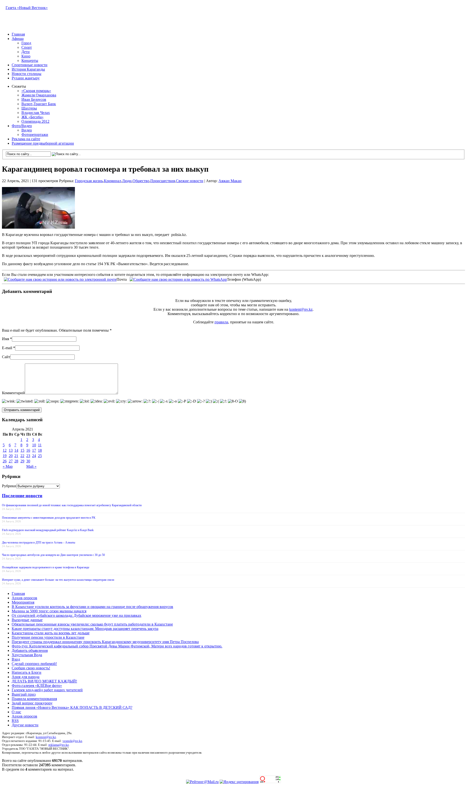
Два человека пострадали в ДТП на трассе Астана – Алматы (38, 542)
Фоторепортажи (34, 134)
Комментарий (13, 393)
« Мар (8, 466)
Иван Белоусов (33, 99)
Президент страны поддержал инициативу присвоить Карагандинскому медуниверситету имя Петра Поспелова (105, 642)
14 (16, 450)
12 (5, 450)
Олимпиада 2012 (35, 121)
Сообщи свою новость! (31, 668)
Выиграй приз (24, 694)
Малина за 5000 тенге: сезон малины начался (49, 611)
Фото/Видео (22, 126)
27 (11, 461)
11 (40, 445)
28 (16, 461)
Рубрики (9, 486)
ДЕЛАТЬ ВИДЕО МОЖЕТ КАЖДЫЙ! (44, 681)
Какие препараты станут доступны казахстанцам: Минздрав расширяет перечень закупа (85, 629)
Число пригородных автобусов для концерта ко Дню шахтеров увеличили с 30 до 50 (53, 555)
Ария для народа (25, 677)
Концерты (29, 60)
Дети (25, 52)
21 (16, 456)
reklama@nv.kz (58, 745)
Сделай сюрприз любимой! (34, 664)
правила (221, 322)
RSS (15, 721)
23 (28, 456)
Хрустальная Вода (27, 655)
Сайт (6, 357)
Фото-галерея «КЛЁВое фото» (37, 685)
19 (5, 456)
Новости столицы (26, 74)
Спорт (26, 47)
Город (26, 43)
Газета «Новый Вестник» (27, 8)
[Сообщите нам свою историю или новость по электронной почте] (60, 279)
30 (28, 461)
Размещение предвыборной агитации (43, 143)
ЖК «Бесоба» (32, 117)
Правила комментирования (34, 699)
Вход (16, 659)
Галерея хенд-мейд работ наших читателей (47, 690)
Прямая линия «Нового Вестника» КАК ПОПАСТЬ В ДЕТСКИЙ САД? (72, 707)
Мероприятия (23, 602)
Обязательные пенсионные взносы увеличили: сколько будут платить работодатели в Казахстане (92, 624)
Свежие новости (189, 181)
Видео (26, 130)
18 (40, 450)
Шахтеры (29, 108)
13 (11, 450)
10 (34, 445)
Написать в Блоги (26, 672)
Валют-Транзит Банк (38, 104)
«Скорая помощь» (36, 91)
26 (5, 461)
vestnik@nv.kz (72, 741)
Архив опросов (24, 598)
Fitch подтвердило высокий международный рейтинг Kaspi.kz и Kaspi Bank (48, 530)
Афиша (18, 39)
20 (11, 456)
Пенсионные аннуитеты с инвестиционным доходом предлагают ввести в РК (48, 517)
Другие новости (25, 725)
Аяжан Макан (230, 181)
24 (34, 456)
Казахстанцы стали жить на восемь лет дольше (51, 633)
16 (28, 450)
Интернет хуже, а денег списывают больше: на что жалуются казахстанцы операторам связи (58, 579)
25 (40, 456)
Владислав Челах (35, 113)
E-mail (7, 348)
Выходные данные (27, 620)
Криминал (112, 181)
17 (34, 450)
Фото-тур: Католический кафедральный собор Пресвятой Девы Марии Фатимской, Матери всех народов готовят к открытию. (117, 646)
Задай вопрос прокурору (32, 703)
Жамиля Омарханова (38, 95)
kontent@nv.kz (301, 309)
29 (22, 461)
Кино (25, 56)
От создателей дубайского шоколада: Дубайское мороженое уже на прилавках (76, 615)
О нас (16, 712)
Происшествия (162, 181)
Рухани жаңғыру (26, 78)
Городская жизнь (89, 181)
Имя (5, 339)
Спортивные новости (29, 65)
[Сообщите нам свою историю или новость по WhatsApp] (178, 279)
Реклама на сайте (26, 139)
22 (22, 456)
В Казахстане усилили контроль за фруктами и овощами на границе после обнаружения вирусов (92, 607)
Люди (127, 181)
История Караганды (28, 69)
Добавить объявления (30, 650)
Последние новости (22, 495)
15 (22, 450)
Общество (141, 181)
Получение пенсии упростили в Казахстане (48, 637)
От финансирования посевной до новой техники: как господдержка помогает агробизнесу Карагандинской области (72, 505)
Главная (18, 34)
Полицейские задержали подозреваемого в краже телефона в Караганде (45, 567)
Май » (31, 466)
